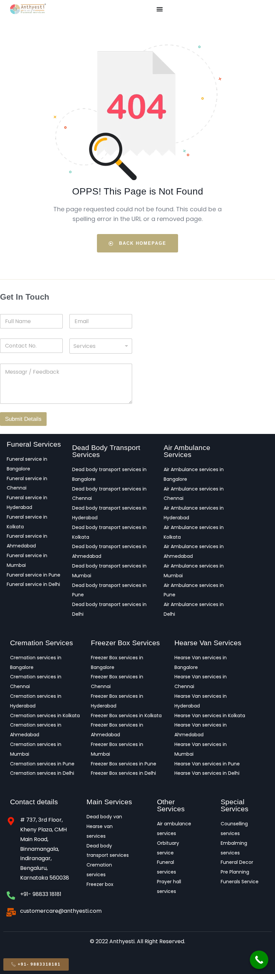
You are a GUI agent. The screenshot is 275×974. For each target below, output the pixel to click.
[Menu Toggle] (159, 9)
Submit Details (23, 419)
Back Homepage (141, 243)
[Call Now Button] (259, 960)
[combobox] (100, 346)
